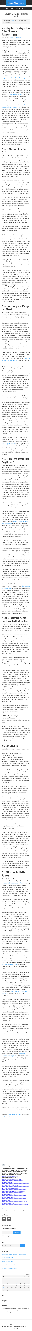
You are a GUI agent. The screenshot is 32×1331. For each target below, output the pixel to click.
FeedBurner (12, 1236)
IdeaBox (16, 1328)
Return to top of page (16, 1325)
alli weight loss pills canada (9, 1268)
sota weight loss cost (8, 444)
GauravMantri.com (16, 3)
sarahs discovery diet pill (8, 1264)
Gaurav (11, 37)
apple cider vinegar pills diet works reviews (14, 1254)
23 (3, 1288)
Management (11, 1114)
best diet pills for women (14, 94)
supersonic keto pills (7, 1257)
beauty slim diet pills (7, 1261)
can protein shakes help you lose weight (14, 78)
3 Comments (18, 37)
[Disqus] (16, 1141)
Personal (18, 1114)
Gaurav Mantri (17, 1326)
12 (15, 1283)
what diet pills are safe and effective (13, 883)
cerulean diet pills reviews (10, 964)
